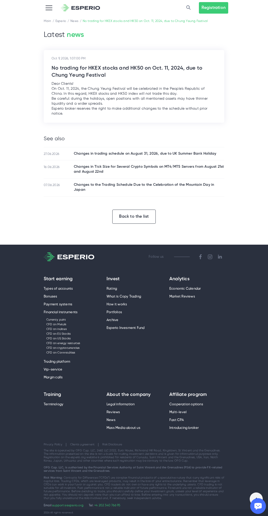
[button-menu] (49, 8)
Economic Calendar (185, 288)
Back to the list (134, 216)
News (111, 420)
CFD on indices (56, 329)
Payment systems (58, 304)
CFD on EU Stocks (58, 333)
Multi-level (178, 412)
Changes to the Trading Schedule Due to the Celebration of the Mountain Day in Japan (144, 187)
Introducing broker (184, 428)
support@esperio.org (67, 505)
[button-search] (188, 8)
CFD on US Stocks (58, 338)
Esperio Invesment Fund (125, 328)
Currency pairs (56, 319)
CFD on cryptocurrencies (63, 348)
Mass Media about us (123, 428)
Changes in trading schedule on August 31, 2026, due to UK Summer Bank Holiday (145, 154)
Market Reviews (182, 296)
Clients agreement (82, 444)
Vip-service (53, 369)
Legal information (121, 404)
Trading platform (57, 361)
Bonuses (50, 296)
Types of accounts (58, 288)
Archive (112, 320)
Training (52, 394)
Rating (112, 288)
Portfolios (114, 312)
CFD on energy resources (63, 343)
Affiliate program (188, 394)
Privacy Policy (53, 444)
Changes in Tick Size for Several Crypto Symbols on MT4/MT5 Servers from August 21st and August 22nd (149, 169)
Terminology (53, 404)
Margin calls (53, 377)
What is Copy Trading (124, 296)
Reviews (113, 412)
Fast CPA (176, 420)
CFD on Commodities (60, 352)
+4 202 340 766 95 (107, 505)
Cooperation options (186, 404)
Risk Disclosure (112, 444)
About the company (128, 394)
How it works (117, 304)
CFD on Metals (56, 324)
